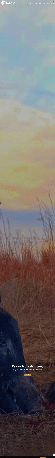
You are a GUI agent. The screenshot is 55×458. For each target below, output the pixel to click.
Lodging (43, 3)
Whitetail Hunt (41, 6)
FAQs (31, 4)
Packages (35, 3)
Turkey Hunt (41, 11)
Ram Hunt (40, 9)
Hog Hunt (40, 4)
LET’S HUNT (27, 374)
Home (27, 3)
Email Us (46, 1)
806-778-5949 (50, 1)
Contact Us (50, 4)
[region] (27, 229)
